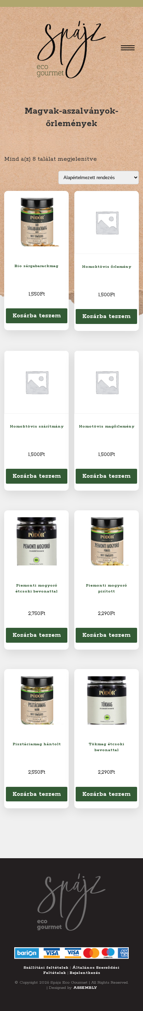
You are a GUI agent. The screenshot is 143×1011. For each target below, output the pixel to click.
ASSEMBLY (85, 987)
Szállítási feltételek (46, 967)
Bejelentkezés (85, 972)
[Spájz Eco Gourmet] (71, 48)
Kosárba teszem (36, 315)
